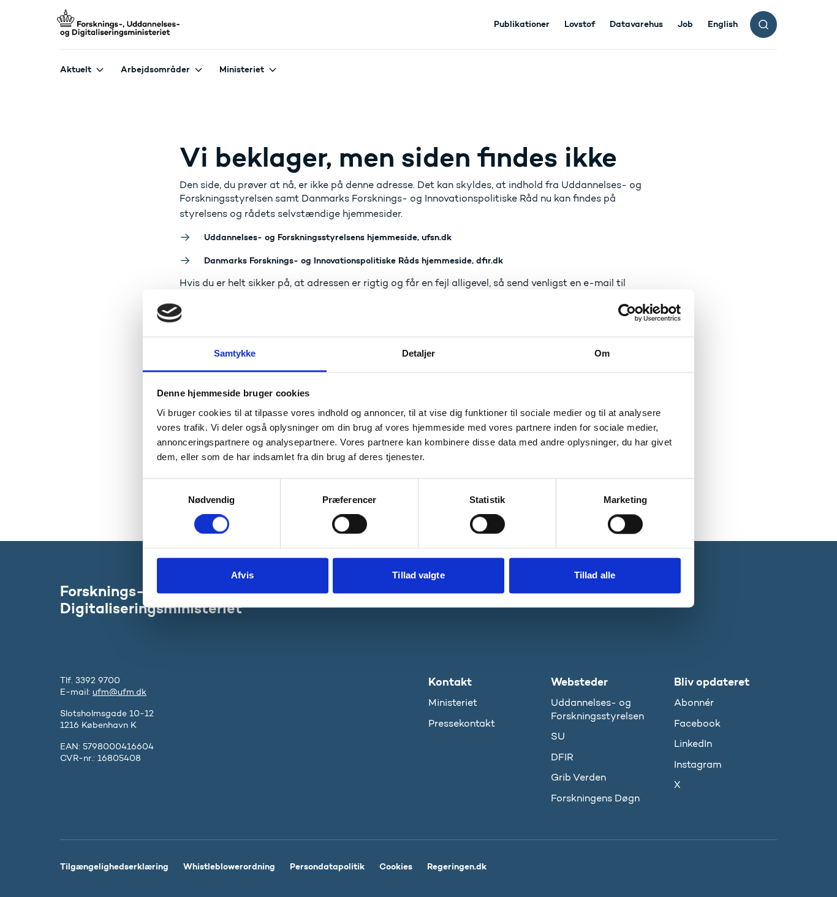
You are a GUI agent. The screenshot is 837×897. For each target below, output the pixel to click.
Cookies (395, 866)
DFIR (562, 757)
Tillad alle (594, 575)
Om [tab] (602, 353)
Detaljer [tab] (419, 353)
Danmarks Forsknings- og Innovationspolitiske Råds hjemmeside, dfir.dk (353, 260)
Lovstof (579, 23)
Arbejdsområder (155, 69)
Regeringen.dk (457, 866)
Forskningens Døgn (595, 798)
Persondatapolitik (327, 866)
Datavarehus (636, 23)
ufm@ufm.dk (119, 692)
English (723, 23)
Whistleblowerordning (229, 866)
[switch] (349, 524)
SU (558, 736)
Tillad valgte (418, 575)
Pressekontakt (461, 723)
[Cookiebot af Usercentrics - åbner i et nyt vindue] (627, 313)
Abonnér (694, 702)
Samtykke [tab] (235, 353)
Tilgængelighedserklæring (114, 866)
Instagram (697, 764)
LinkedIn (693, 743)
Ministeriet (241, 69)
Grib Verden (578, 777)
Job (685, 23)
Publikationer (522, 23)
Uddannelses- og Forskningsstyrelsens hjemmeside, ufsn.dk (328, 237)
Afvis (242, 575)
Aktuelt (75, 69)
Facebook (697, 723)
